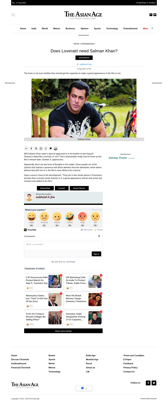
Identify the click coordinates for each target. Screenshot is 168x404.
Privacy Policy (130, 367)
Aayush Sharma (79, 188)
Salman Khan (45, 188)
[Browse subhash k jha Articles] (29, 197)
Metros (56, 28)
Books (52, 355)
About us (90, 367)
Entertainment (131, 28)
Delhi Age (91, 355)
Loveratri (61, 188)
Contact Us (129, 372)
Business (70, 28)
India (34, 28)
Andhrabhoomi (18, 363)
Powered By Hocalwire (149, 399)
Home (23, 28)
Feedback (128, 363)
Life (88, 372)
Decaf (89, 363)
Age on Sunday (148, 3)
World (45, 28)
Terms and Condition (133, 355)
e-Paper (139, 3)
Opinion (84, 28)
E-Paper (127, 359)
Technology (112, 28)
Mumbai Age (92, 359)
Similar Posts (118, 158)
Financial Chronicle (20, 367)
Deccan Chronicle (20, 359)
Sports (97, 28)
